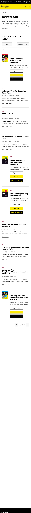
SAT (11, 55)
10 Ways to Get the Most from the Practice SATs (15, 248)
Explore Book (16, 71)
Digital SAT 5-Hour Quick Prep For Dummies (17, 162)
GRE (3, 111)
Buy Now (16, 75)
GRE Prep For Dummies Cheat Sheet (13, 115)
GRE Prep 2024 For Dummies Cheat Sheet (15, 138)
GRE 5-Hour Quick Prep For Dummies (19, 195)
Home (4, 12)
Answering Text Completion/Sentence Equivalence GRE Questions (15, 272)
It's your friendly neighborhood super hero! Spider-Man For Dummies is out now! (16, 2)
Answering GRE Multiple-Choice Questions (14, 225)
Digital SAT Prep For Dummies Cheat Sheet (14, 92)
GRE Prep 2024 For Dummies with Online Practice (19, 297)
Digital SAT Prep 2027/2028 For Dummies (16, 60)
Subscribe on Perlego (16, 79)
